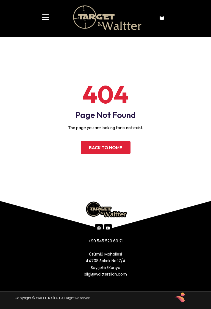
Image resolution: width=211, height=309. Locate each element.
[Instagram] (99, 228)
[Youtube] (108, 228)
